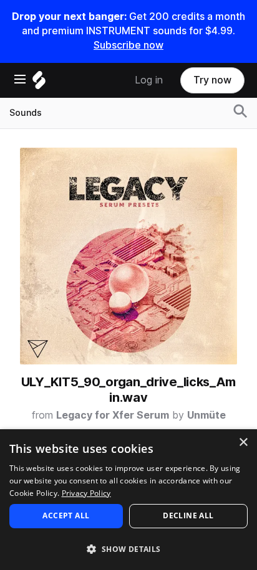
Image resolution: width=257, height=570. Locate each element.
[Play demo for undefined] (128, 256)
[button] (128, 548)
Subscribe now (128, 45)
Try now (212, 80)
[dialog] (128, 499)
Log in (149, 80)
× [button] (243, 442)
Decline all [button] (188, 515)
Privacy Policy (86, 493)
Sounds (25, 113)
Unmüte (206, 415)
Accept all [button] (65, 515)
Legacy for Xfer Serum (112, 415)
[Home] (39, 83)
